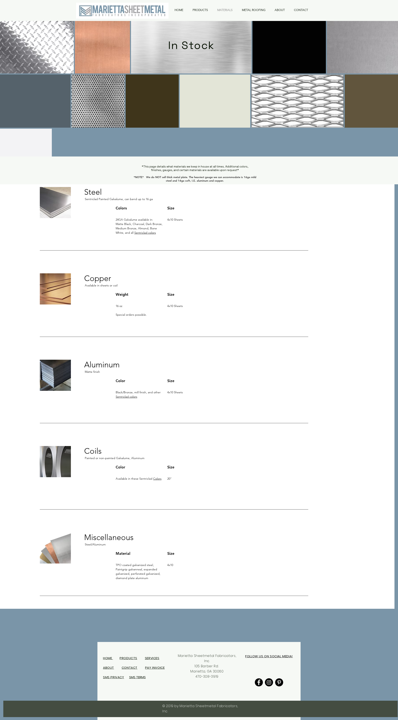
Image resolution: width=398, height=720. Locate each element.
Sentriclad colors (145, 233)
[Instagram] (269, 682)
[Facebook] (259, 682)
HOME (108, 658)
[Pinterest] (279, 682)
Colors (157, 478)
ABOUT (108, 667)
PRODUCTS (128, 658)
